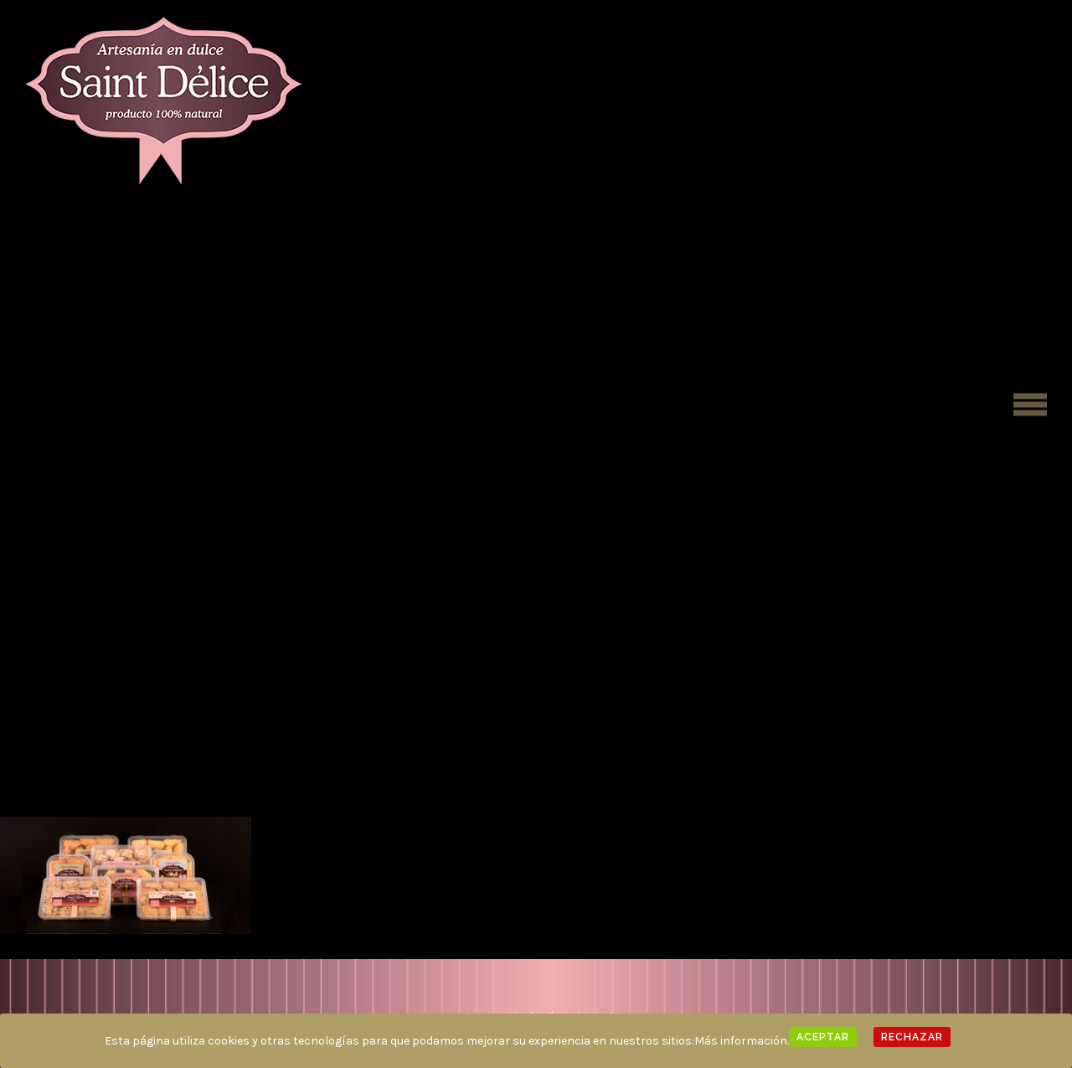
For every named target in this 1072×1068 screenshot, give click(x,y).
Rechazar (912, 1037)
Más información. (741, 1041)
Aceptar (822, 1037)
